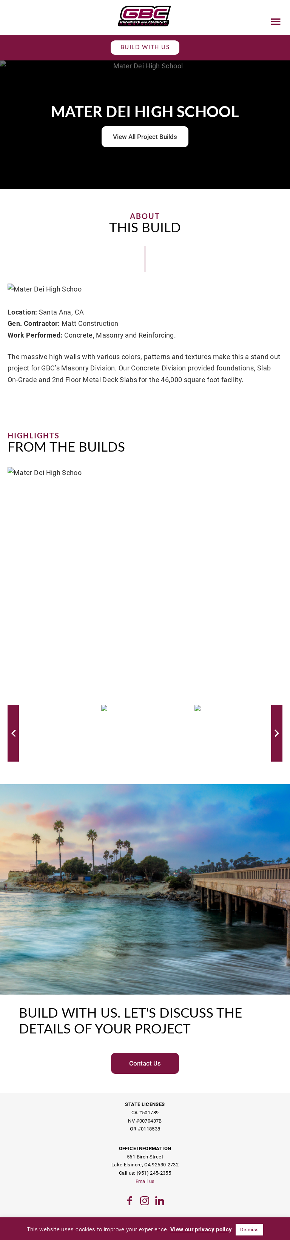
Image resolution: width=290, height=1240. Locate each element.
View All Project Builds (145, 136)
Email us (145, 1181)
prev (13, 733)
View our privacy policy (201, 1229)
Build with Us (145, 47)
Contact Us (145, 1063)
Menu (275, 21)
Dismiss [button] (249, 1229)
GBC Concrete (145, 16)
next (276, 733)
